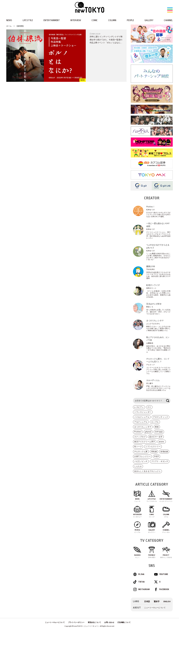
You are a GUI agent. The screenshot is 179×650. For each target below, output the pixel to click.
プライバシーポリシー (76, 622)
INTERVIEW (75, 20)
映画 (157, 427)
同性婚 (154, 452)
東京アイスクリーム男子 (144, 442)
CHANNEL (168, 20)
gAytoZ (148, 432)
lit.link (141, 574)
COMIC (95, 20)
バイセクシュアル (141, 417)
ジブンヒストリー (153, 446)
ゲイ (149, 407)
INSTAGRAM (143, 589)
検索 (167, 400)
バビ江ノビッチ (141, 461)
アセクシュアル (141, 422)
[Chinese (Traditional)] (157, 601)
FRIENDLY (152, 556)
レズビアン (139, 407)
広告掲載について (124, 622)
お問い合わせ (109, 622)
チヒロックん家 (141, 452)
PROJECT (166, 556)
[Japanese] (147, 601)
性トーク (138, 446)
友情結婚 (164, 452)
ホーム (9, 26)
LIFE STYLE (28, 20)
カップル (155, 422)
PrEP (156, 456)
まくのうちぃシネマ (142, 427)
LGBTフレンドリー (142, 456)
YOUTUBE (163, 574)
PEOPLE (130, 20)
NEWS (9, 20)
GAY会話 (159, 432)
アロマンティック (160, 417)
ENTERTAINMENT (51, 20)
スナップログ (140, 437)
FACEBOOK (164, 589)
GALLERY (149, 20)
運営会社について (94, 622)
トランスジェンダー (142, 412)
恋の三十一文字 (155, 437)
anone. (162, 442)
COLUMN (112, 20)
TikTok (141, 582)
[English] (167, 601)
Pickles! (137, 432)
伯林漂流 (20, 26)
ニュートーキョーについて (155, 608)
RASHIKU (137, 556)
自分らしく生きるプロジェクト (147, 471)
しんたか (138, 466)
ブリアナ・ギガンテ (159, 461)
